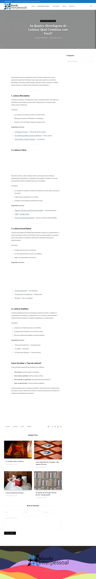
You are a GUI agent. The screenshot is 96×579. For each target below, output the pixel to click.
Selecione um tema (43, 6)
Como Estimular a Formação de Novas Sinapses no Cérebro (26, 1)
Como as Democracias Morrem (24, 218)
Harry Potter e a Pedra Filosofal (25, 139)
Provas (29, 426)
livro (22, 426)
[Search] (91, 6)
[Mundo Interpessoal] (15, 6)
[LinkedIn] (58, 426)
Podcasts (72, 6)
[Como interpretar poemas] (18, 480)
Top (48, 575)
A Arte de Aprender (21, 291)
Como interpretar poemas (15, 493)
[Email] (5, 71)
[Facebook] (5, 59)
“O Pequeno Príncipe (21, 132)
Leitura (15, 426)
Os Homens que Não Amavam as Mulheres (28, 136)
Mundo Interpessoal (42, 38)
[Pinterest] (5, 67)
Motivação (56, 6)
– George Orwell (22, 214)
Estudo (8, 426)
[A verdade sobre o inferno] (18, 449)
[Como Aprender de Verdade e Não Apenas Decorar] (48, 450)
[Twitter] (5, 63)
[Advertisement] (35, 64)
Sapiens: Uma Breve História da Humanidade (29, 211)
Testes (64, 6)
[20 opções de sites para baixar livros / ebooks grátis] (48, 480)
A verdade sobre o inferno (15, 461)
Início (33, 6)
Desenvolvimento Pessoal (48, 21)
